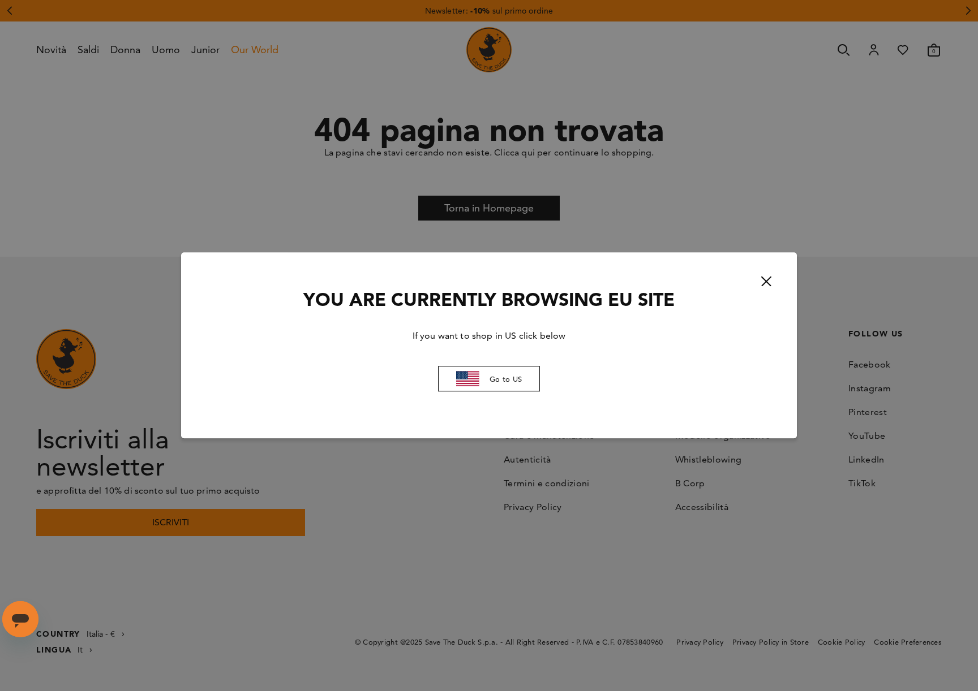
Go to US (506, 378)
